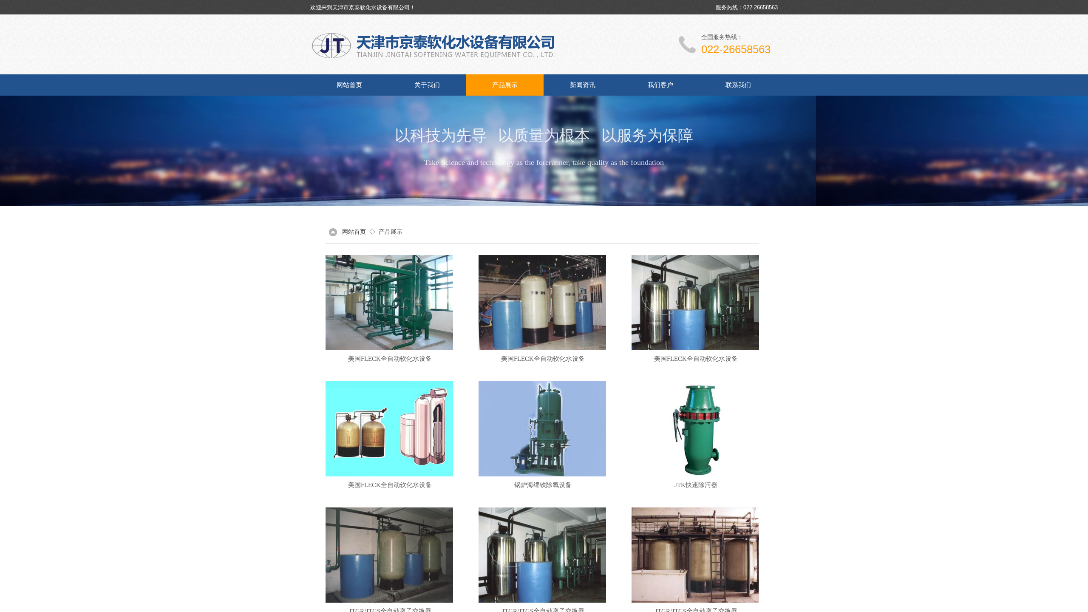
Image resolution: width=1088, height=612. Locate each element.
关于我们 (427, 85)
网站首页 (349, 85)
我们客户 (660, 85)
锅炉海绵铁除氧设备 (543, 485)
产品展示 (505, 85)
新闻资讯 (582, 85)
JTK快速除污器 (695, 485)
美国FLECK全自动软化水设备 (390, 358)
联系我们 (738, 85)
